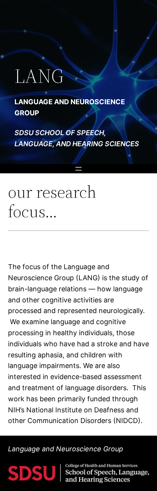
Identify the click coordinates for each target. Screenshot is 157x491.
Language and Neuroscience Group (65, 449)
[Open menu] (78, 168)
